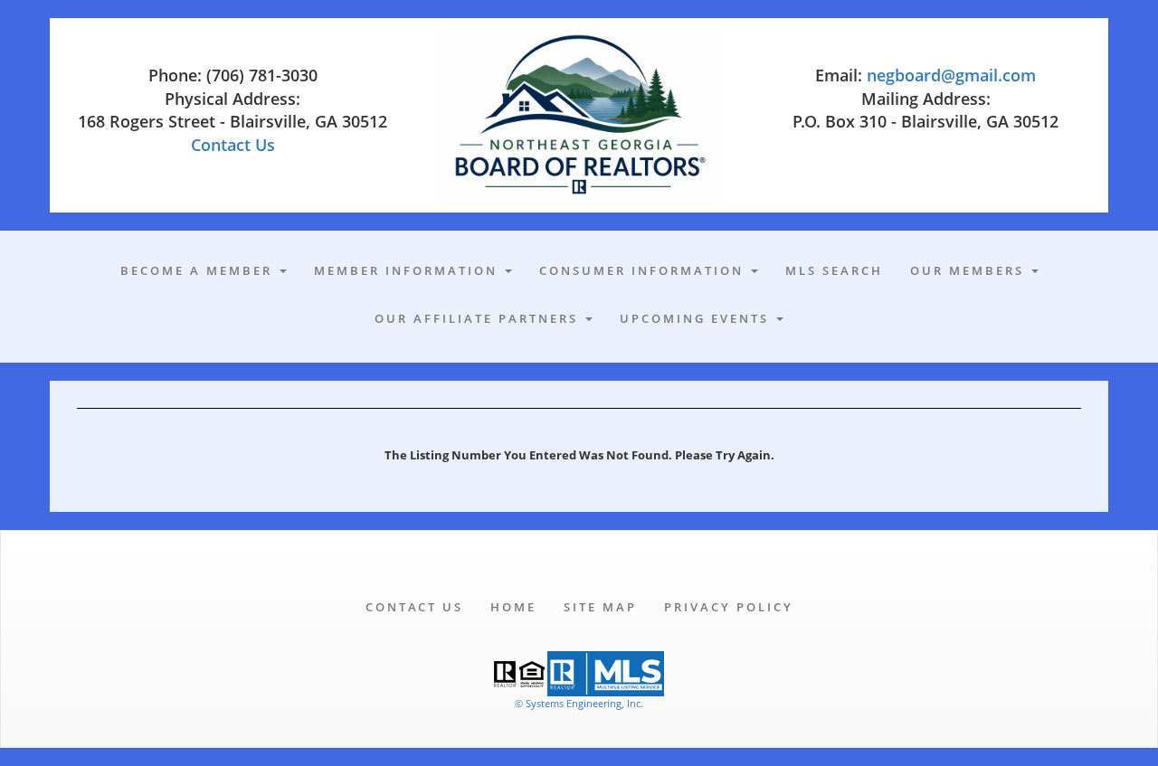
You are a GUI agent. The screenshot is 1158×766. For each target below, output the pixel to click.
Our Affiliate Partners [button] (479, 318)
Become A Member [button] (199, 270)
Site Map (600, 607)
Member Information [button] (408, 270)
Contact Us (233, 145)
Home (513, 607)
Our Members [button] (970, 270)
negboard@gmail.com (951, 75)
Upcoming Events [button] (697, 318)
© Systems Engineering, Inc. (579, 703)
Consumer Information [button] (644, 270)
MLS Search (834, 270)
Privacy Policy (728, 607)
